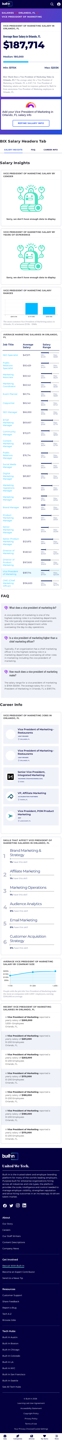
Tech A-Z (6, 1314)
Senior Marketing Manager (8, 530)
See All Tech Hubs (11, 1386)
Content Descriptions (13, 1242)
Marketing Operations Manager (8, 488)
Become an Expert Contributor (18, 1272)
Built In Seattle (10, 1380)
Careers (6, 1230)
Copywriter (9, 403)
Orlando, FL (27, 12)
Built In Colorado (11, 1355)
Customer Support (12, 1295)
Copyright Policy (31, 1413)
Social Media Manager (9, 465)
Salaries (8, 12)
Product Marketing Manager (8, 518)
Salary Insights (13, 150)
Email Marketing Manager (8, 422)
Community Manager (9, 433)
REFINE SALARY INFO (31, 123)
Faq (33, 150)
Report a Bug (9, 1307)
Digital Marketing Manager (8, 476)
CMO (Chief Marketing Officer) (9, 583)
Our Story (7, 1223)
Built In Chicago (10, 1349)
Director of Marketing (8, 552)
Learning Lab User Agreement (31, 1403)
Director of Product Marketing (8, 562)
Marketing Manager (8, 498)
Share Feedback (10, 1301)
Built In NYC (8, 1368)
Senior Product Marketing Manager (11, 541)
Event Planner (10, 394)
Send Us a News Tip (12, 1278)
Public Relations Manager (8, 455)
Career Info (51, 150)
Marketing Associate (8, 376)
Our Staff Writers (11, 1236)
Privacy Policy (31, 1418)
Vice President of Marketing (10, 572)
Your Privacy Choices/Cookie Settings (31, 1429)
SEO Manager (10, 412)
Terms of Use (31, 1424)
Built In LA (7, 1362)
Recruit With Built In (13, 1265)
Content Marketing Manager (8, 443)
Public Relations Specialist (8, 365)
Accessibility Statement (31, 1408)
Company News (10, 1248)
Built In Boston (10, 1343)
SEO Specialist (10, 355)
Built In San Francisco (13, 1374)
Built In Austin (9, 1337)
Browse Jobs (9, 1320)
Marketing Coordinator (9, 385)
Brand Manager (11, 507)
